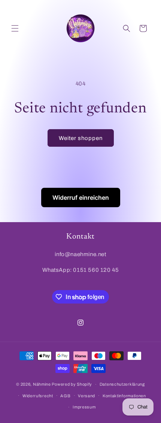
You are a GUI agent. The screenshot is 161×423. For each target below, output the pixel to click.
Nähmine (42, 384)
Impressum (84, 407)
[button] (15, 28)
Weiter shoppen (81, 138)
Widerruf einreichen (80, 197)
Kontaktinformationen (124, 396)
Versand (86, 396)
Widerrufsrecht (37, 396)
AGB (65, 396)
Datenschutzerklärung (122, 384)
